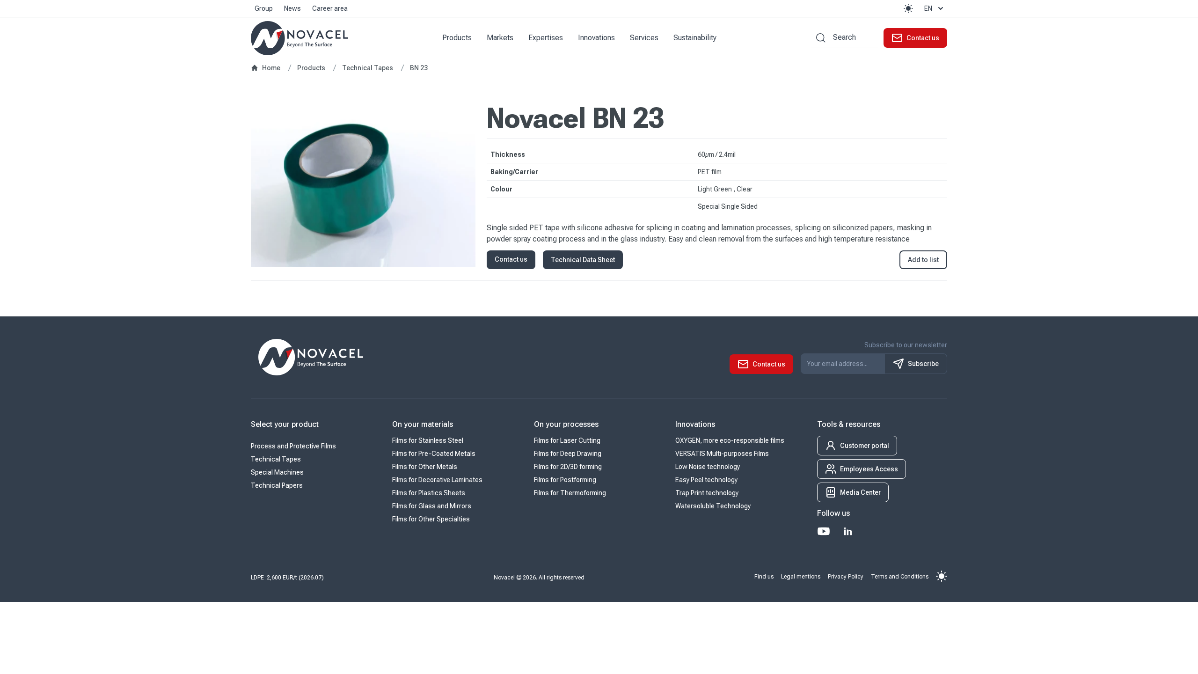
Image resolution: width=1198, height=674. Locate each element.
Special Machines (277, 472)
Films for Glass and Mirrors (431, 506)
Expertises (545, 37)
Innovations (596, 37)
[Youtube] (823, 531)
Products (457, 37)
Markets (500, 37)
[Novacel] (299, 38)
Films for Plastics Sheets (428, 493)
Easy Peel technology (706, 480)
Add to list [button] (923, 260)
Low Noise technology (707, 466)
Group (264, 8)
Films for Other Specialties (431, 519)
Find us (764, 576)
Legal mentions (800, 576)
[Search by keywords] (818, 37)
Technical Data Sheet (583, 260)
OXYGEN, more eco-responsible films (729, 440)
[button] (908, 8)
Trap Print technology (706, 493)
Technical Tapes (276, 459)
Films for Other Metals (424, 466)
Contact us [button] (511, 259)
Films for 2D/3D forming (568, 466)
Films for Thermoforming (570, 493)
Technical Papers (277, 485)
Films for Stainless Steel (427, 440)
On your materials (422, 424)
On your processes (566, 424)
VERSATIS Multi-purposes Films (722, 453)
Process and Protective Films (293, 446)
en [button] (928, 8)
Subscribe (923, 363)
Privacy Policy (845, 576)
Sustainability (694, 37)
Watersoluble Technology (713, 506)
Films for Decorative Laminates (437, 480)
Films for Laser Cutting (567, 440)
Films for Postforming (565, 480)
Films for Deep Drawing (567, 453)
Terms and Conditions (899, 576)
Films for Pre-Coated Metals (433, 453)
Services (644, 37)
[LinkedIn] (848, 531)
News (292, 8)
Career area (330, 8)
